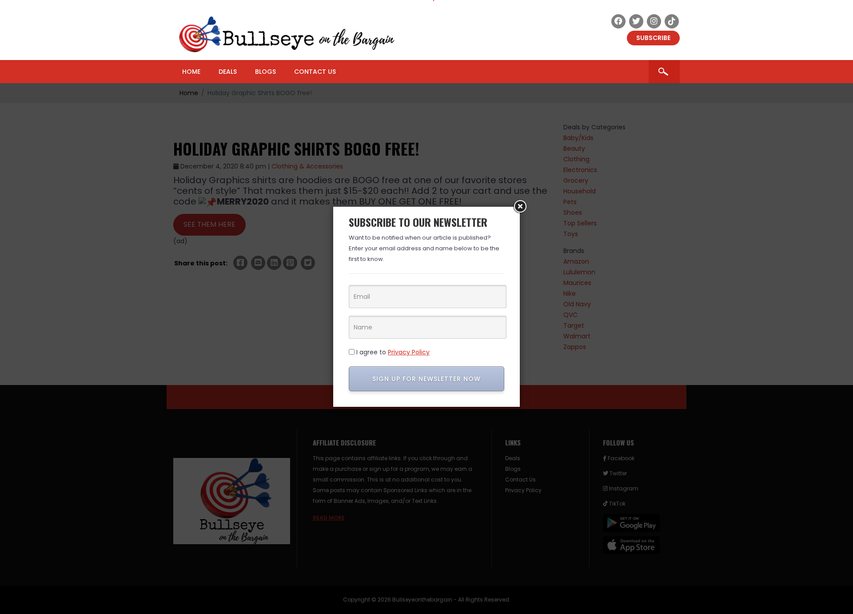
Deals (228, 71)
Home (191, 71)
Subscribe (653, 37)
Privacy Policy (409, 352)
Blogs (265, 71)
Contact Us (315, 71)
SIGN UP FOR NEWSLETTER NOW (426, 378)
